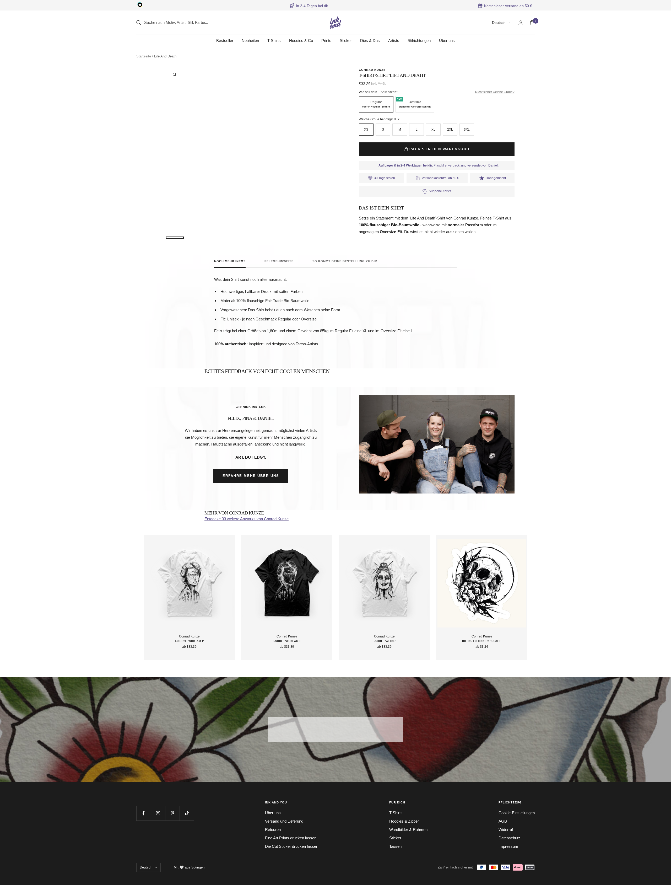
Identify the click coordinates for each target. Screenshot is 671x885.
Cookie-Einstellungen (517, 813)
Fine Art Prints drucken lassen (290, 838)
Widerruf (506, 829)
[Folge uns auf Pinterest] (172, 813)
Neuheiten (250, 40)
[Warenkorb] (532, 22)
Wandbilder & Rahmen (408, 829)
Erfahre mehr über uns (251, 476)
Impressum (508, 846)
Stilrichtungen (419, 40)
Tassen (395, 846)
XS (366, 129)
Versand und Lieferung (284, 821)
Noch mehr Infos (230, 261)
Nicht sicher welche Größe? (495, 92)
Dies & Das (370, 40)
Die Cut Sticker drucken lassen (291, 846)
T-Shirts (274, 40)
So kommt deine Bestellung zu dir (344, 261)
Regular (376, 104)
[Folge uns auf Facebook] (143, 813)
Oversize (414, 103)
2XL (450, 129)
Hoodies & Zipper (404, 821)
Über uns (447, 40)
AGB (503, 821)
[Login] (520, 22)
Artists (393, 40)
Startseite (143, 56)
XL (433, 129)
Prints (326, 40)
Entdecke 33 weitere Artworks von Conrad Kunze (246, 519)
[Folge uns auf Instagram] (158, 813)
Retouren (273, 829)
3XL (467, 129)
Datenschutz (509, 838)
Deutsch (499, 22)
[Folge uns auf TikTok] (187, 813)
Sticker (346, 40)
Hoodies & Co (301, 40)
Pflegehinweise (279, 261)
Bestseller (224, 40)
